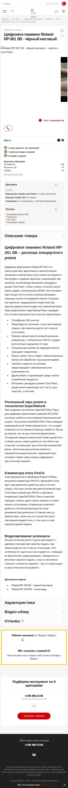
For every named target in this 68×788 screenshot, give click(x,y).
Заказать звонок (52, 4)
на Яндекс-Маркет (45, 635)
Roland (49, 19)
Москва (7, 4)
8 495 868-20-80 (34, 695)
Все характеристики (13, 174)
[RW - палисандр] (62, 140)
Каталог (16, 19)
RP (57, 19)
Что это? (46, 784)
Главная (5, 19)
